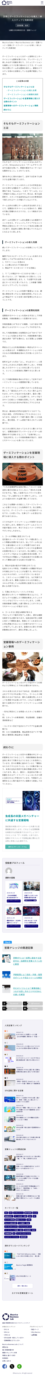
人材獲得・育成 (24, 1223)
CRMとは (7, 1335)
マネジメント (18, 1213)
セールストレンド (11, 1227)
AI (14, 1233)
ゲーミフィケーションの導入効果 (22, 90)
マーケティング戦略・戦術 (14, 1230)
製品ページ (35, 1329)
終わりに (7, 109)
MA (6, 1213)
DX (34, 1216)
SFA (30, 1216)
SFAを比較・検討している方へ (14, 1338)
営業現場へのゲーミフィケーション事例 (21, 105)
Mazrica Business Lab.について (13, 1344)
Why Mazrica (35, 1332)
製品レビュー (20, 1220)
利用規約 (5, 1358)
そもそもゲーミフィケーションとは (19, 86)
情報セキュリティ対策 (9, 1353)
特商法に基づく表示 (8, 1355)
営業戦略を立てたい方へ (12, 1340)
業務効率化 (9, 1216)
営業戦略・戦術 (22, 25)
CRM (28, 1220)
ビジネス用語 (9, 1220)
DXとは (6, 1329)
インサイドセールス (23, 1233)
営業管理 (8, 1233)
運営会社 (5, 1347)
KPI (10, 1213)
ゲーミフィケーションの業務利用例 (23, 94)
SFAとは (7, 1332)
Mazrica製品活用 (11, 1223)
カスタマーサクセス (11, 1237)
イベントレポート (25, 1227)
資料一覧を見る (22, 1286)
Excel (35, 1213)
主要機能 (34, 1335)
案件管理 (28, 1213)
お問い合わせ (6, 1361)
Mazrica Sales (8, 42)
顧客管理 (24, 1237)
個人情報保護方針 (8, 1350)
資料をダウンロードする (17, 847)
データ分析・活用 (21, 1216)
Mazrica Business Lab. (25, 42)
